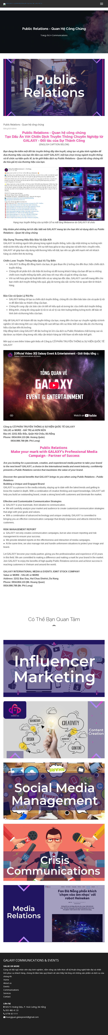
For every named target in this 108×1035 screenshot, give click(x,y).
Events (6, 986)
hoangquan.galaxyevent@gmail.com (22, 1017)
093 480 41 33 (11, 1010)
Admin (14, 128)
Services (7, 993)
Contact (7, 996)
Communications (11, 990)
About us (7, 983)
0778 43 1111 (11, 1013)
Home (6, 979)
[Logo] (22, 4)
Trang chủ (45, 35)
